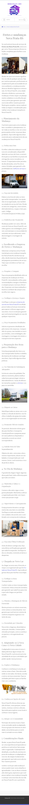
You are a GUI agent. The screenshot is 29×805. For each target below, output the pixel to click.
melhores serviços (19, 169)
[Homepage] (14, 9)
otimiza (20, 383)
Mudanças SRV (7, 798)
